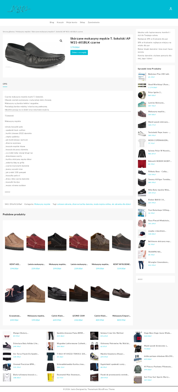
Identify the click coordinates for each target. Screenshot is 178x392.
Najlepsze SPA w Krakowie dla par (153, 39)
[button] (61, 40)
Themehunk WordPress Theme (101, 389)
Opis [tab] (5, 84)
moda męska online (102, 204)
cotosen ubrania (64, 204)
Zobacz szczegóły (79, 52)
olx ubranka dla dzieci (121, 204)
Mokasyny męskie (23, 32)
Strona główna (9, 32)
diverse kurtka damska (82, 204)
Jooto (73, 389)
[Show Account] (170, 9)
